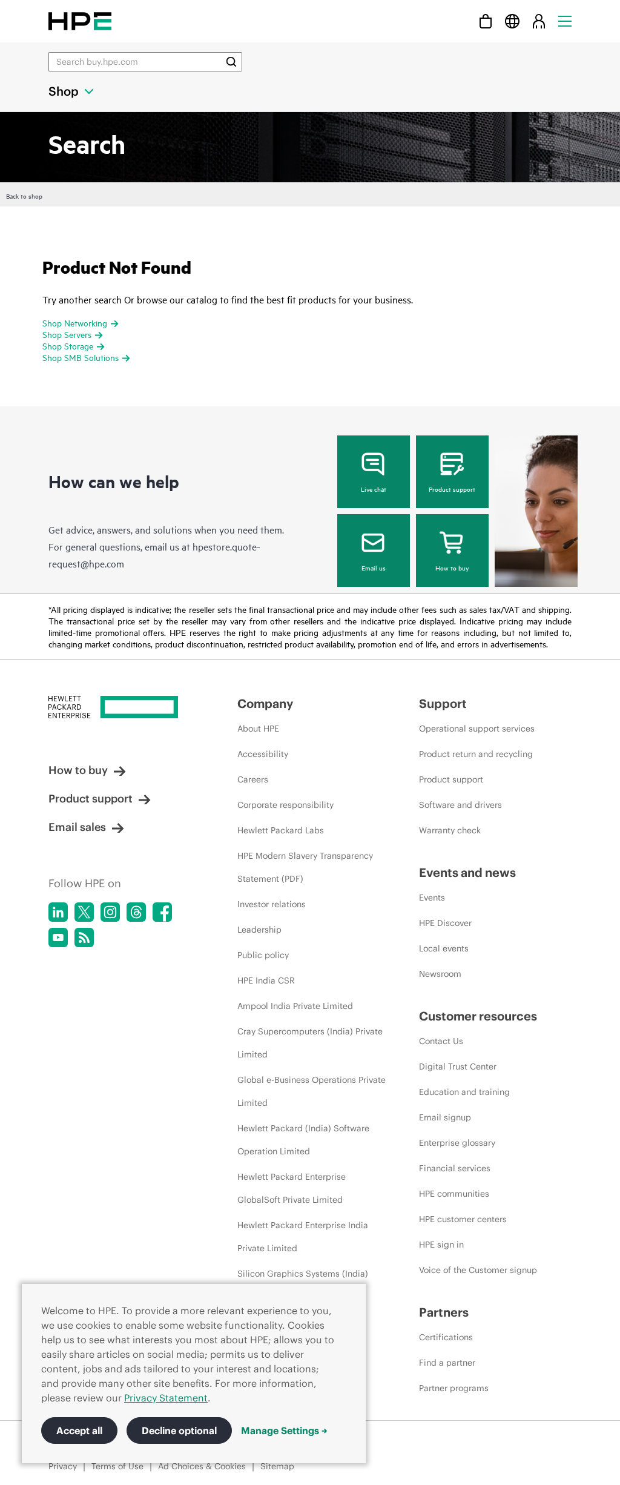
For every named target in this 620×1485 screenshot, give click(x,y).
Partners (444, 1312)
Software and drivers (460, 804)
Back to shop (24, 195)
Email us (373, 567)
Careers (252, 779)
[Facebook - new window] (162, 912)
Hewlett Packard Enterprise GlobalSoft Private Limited (291, 1188)
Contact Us (441, 1041)
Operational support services (477, 728)
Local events (444, 948)
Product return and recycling (476, 754)
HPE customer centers (463, 1219)
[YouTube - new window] (58, 937)
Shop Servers (66, 334)
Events (432, 897)
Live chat (373, 489)
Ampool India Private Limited (295, 1005)
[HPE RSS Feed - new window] (84, 937)
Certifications (446, 1337)
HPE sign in (441, 1244)
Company (265, 703)
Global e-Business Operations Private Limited (311, 1091)
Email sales (77, 827)
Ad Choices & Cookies (202, 1466)
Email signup (445, 1117)
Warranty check (450, 830)
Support (443, 703)
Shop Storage (67, 345)
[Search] (231, 61)
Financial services (454, 1168)
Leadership (259, 929)
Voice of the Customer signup (478, 1270)
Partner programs (454, 1388)
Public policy (263, 955)
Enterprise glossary (457, 1142)
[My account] (539, 21)
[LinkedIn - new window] (58, 912)
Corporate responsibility (285, 804)
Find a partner (447, 1362)
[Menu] (565, 21)
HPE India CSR (266, 980)
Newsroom (440, 973)
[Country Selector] (512, 21)
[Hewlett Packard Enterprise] (79, 21)
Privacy (62, 1466)
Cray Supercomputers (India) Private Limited (310, 1043)
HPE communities (454, 1193)
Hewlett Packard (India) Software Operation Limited (303, 1140)
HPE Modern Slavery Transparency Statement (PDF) (305, 867)
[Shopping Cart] (485, 21)
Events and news (467, 872)
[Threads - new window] (136, 912)
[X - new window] (84, 912)
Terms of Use (117, 1466)
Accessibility (262, 754)
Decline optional (179, 1430)
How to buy (452, 567)
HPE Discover (445, 923)
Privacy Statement (166, 1398)
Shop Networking (74, 322)
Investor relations (271, 904)
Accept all (79, 1430)
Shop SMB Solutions (80, 357)
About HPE (258, 728)
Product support (452, 489)
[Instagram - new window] (110, 912)
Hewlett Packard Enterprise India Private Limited (302, 1237)
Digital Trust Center (457, 1066)
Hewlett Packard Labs (280, 830)
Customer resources (478, 1016)
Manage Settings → (284, 1430)
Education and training (464, 1091)
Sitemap (277, 1466)
